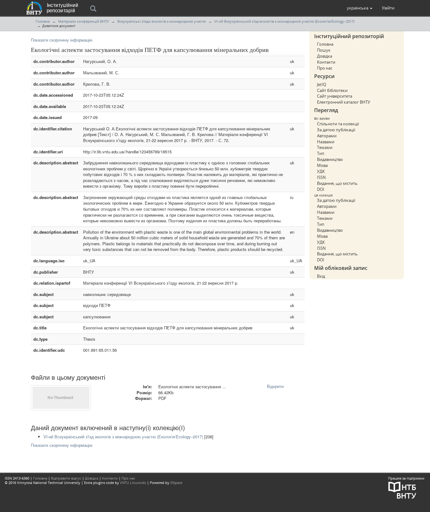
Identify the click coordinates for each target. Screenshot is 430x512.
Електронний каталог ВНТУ (343, 102)
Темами (324, 147)
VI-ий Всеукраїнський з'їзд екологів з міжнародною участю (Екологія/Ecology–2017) (284, 21)
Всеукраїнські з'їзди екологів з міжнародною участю (161, 21)
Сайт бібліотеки (332, 90)
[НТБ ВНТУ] (402, 489)
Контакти (326, 62)
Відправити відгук (66, 478)
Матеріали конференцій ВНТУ (83, 21)
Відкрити (275, 386)
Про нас (324, 68)
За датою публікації (336, 130)
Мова (322, 165)
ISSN (321, 177)
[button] (359, 8)
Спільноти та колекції (338, 124)
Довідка (324, 56)
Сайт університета (334, 96)
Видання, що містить (337, 183)
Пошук (324, 50)
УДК (321, 171)
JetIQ (321, 84)
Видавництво (330, 159)
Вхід (321, 276)
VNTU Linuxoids (133, 482)
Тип (320, 153)
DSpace (176, 482)
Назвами (325, 142)
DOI (320, 189)
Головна (43, 21)
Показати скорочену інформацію (62, 40)
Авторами (327, 136)
